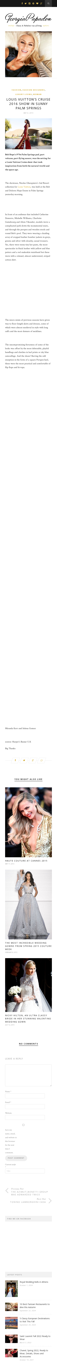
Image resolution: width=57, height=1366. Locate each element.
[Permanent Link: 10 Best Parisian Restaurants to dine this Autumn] (11, 1310)
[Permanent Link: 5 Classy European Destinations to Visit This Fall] (11, 1328)
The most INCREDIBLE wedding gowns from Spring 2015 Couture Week (28, 946)
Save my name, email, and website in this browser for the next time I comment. (11, 1141)
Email (8, 1102)
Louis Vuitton (24, 186)
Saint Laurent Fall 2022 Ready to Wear (35, 1338)
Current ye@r (10, 1165)
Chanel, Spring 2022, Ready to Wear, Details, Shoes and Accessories (34, 1353)
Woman (37, 94)
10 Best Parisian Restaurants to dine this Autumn (35, 1306)
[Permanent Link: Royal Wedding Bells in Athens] (11, 1296)
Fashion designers (34, 90)
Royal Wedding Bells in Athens (34, 1282)
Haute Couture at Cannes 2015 (26, 860)
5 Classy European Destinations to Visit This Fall (35, 1320)
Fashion (16, 90)
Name (8, 1091)
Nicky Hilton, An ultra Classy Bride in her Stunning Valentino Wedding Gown (28, 1018)
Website (8, 1113)
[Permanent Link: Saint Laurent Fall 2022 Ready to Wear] (11, 1342)
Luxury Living (23, 94)
